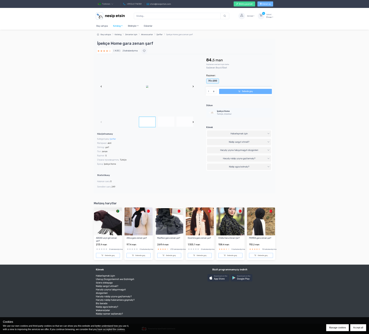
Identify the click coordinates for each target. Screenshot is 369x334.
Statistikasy (103, 175)
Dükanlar (148, 26)
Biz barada (101, 303)
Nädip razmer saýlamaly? (109, 313)
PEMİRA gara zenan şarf (260, 238)
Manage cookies (337, 327)
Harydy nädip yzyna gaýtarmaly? (239, 158)
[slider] (104, 50)
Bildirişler (132, 26)
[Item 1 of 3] (147, 86)
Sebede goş (247, 91)
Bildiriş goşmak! (246, 4)
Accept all (358, 327)
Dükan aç (266, 4)
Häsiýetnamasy (105, 134)
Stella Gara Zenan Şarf (229, 238)
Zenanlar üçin (131, 34)
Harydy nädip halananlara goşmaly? (115, 300)
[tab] (239, 134)
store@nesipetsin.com (160, 4)
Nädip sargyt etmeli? (239, 142)
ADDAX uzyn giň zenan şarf (106, 239)
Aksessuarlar (147, 34)
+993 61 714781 (134, 4)
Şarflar (160, 34)
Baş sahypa (102, 26)
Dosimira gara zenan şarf (199, 238)
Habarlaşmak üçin (239, 133)
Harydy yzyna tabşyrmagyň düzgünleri (239, 150)
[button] (218, 277)
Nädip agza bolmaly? (239, 166)
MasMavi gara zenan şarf (168, 238)
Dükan (209, 105)
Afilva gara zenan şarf (137, 238)
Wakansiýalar (103, 310)
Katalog (117, 26)
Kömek (209, 127)
